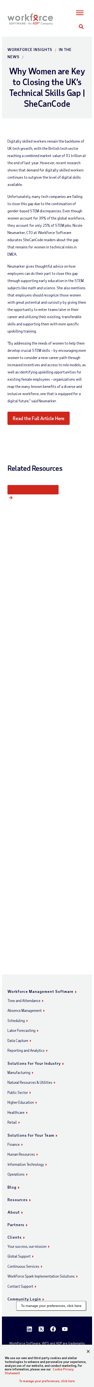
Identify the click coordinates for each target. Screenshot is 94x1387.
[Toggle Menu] (79, 12)
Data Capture (17, 1040)
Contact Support (20, 1286)
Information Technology (25, 1164)
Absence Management (24, 1010)
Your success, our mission (27, 1246)
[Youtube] (65, 1329)
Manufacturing (18, 1072)
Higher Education (20, 1102)
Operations (16, 1174)
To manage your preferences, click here (51, 1306)
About (13, 1212)
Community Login (24, 1299)
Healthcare (16, 1112)
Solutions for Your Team (30, 1135)
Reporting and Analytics (26, 1050)
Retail (12, 1122)
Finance (13, 1144)
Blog (11, 1187)
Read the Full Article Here (38, 418)
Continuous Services (23, 1266)
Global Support (19, 1256)
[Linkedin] (29, 1329)
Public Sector (17, 1092)
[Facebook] (53, 1329)
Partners (15, 1224)
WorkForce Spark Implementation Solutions (41, 1276)
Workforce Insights (29, 49)
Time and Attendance (23, 1000)
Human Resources (21, 1154)
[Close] (88, 1351)
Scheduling (16, 1020)
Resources (17, 1199)
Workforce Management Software (40, 991)
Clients (14, 1237)
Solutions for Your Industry (34, 1063)
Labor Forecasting (21, 1030)
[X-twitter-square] (41, 1329)
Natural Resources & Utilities (29, 1082)
